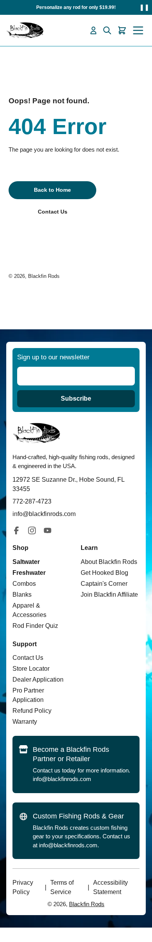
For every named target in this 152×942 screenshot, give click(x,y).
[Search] (107, 30)
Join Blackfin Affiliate (109, 594)
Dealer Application (38, 679)
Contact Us (27, 657)
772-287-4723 (31, 501)
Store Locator (30, 668)
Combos (24, 583)
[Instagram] (32, 530)
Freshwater (29, 572)
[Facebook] (16, 530)
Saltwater (26, 561)
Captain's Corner (104, 583)
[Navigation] (138, 30)
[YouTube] (47, 530)
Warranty (24, 721)
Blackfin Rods (44, 276)
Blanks (22, 594)
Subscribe (76, 398)
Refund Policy (31, 710)
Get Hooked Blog (104, 572)
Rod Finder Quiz (35, 625)
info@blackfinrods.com (62, 779)
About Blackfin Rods (109, 561)
